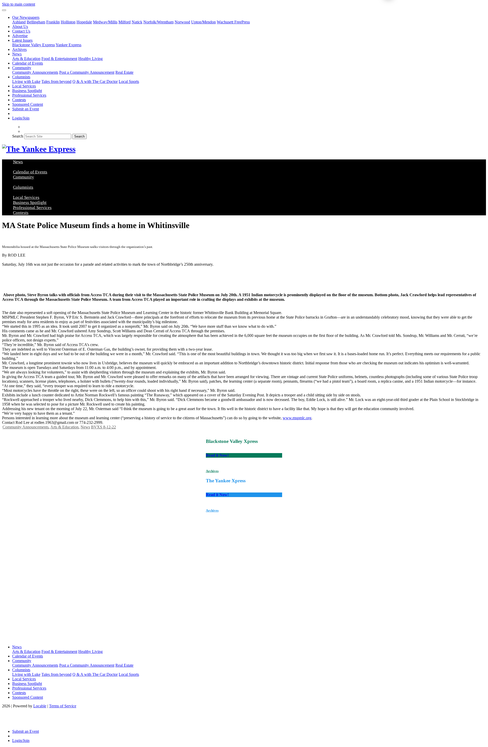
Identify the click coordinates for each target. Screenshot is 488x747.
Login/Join (20, 118)
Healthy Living (90, 58)
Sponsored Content (27, 104)
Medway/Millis (105, 22)
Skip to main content (18, 4)
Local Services (24, 86)
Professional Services (29, 95)
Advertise (20, 36)
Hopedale (84, 22)
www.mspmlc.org (297, 418)
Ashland (19, 22)
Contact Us (21, 31)
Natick (137, 22)
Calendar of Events (27, 63)
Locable (39, 706)
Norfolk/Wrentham (158, 22)
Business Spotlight (27, 90)
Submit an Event (25, 109)
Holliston (68, 22)
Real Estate (124, 72)
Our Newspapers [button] (25, 17)
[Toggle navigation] (4, 10)
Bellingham (36, 22)
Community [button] (21, 68)
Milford (124, 22)
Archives (19, 49)
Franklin (53, 22)
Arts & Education (26, 58)
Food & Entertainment (59, 58)
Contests (19, 100)
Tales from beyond (56, 81)
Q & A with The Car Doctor (95, 81)
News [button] (17, 54)
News (85, 427)
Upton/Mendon (203, 22)
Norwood (182, 22)
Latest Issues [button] (22, 40)
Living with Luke (26, 81)
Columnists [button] (21, 77)
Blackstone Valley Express (33, 45)
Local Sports (129, 81)
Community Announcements (35, 72)
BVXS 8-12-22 (103, 427)
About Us (20, 26)
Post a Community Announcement (86, 72)
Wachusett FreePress (233, 22)
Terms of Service (62, 706)
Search (17, 136)
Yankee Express (68, 45)
